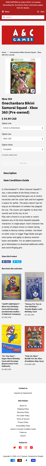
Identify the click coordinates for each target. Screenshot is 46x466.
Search (23, 436)
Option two (6, 134)
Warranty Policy (23, 412)
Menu (7, 12)
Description (10, 173)
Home (4, 52)
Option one (6, 123)
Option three (7, 145)
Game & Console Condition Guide (23, 429)
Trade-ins (23, 432)
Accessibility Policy (23, 426)
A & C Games (22, 456)
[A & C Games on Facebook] (20, 448)
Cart (42, 12)
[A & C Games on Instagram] (26, 448)
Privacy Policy (23, 422)
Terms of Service (23, 419)
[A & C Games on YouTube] (31, 448)
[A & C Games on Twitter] (14, 448)
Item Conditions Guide (16, 180)
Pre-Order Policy (23, 416)
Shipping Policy (23, 409)
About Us (23, 406)
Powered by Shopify (35, 456)
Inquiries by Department (23, 393)
